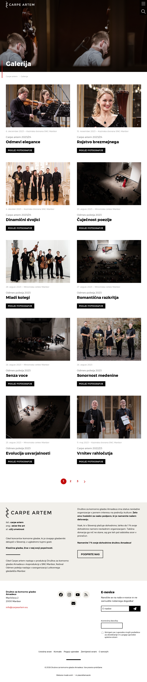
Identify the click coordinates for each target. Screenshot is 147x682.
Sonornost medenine (97, 376)
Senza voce (17, 376)
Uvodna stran (45, 652)
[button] (135, 609)
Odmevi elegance (23, 142)
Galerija (24, 77)
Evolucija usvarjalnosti (28, 453)
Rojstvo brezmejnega (98, 142)
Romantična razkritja (98, 298)
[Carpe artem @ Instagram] (69, 594)
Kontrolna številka (109, 621)
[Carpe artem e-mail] (73, 603)
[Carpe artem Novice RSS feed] (86, 594)
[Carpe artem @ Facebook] (61, 594)
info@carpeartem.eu (17, 607)
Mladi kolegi (18, 298)
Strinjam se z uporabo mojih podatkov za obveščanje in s (122, 635)
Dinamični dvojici (23, 220)
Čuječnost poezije (94, 220)
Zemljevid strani (89, 652)
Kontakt (58, 652)
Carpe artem (12, 77)
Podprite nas (90, 554)
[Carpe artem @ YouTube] (77, 594)
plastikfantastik (84, 675)
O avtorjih (103, 652)
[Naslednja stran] (85, 481)
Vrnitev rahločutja (95, 453)
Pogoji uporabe (71, 652)
